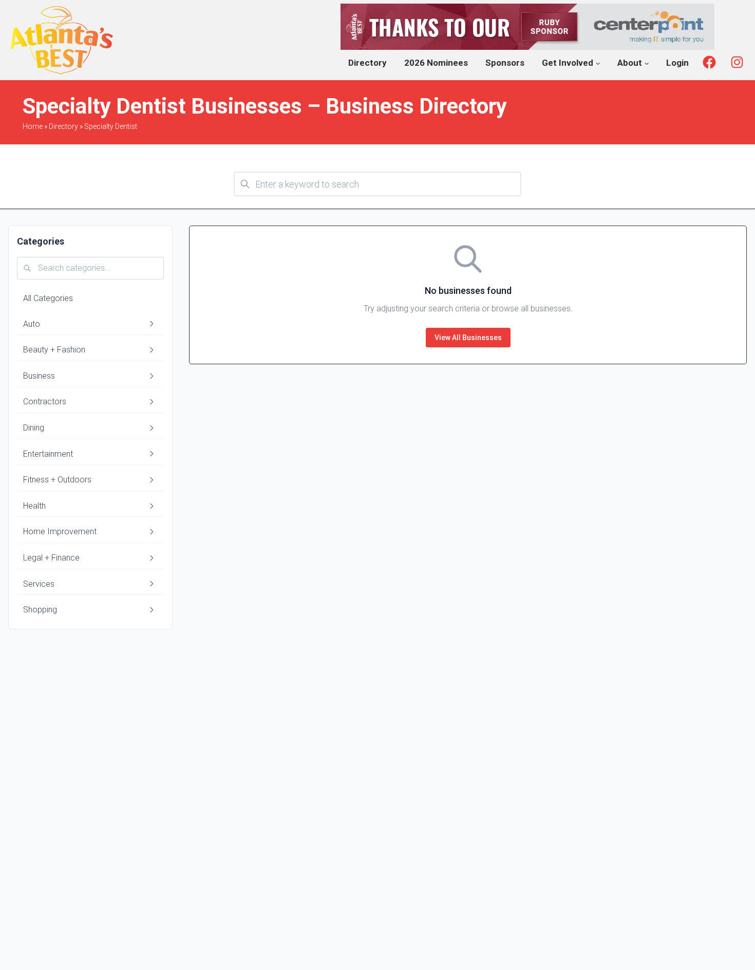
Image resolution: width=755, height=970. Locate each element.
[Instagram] (737, 62)
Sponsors (504, 63)
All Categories (48, 298)
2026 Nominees (436, 63)
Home (33, 126)
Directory (367, 63)
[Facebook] (709, 62)
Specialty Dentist (110, 126)
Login (677, 63)
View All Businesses (468, 337)
